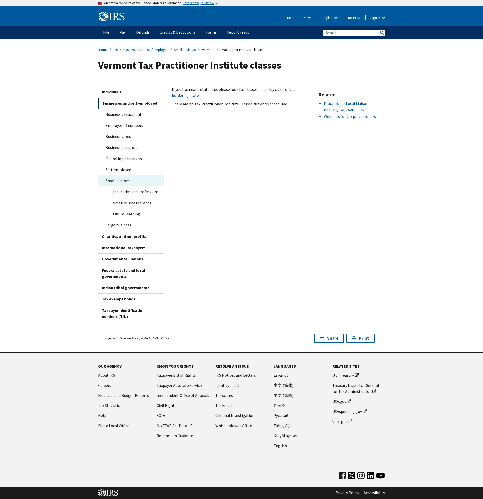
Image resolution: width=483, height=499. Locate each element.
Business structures (122, 147)
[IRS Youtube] (380, 474)
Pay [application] (122, 32)
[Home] (112, 14)
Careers (104, 385)
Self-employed (118, 169)
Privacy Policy (347, 492)
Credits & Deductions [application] (177, 32)
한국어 (280, 405)
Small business (185, 49)
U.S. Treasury (343, 375)
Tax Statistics (110, 405)
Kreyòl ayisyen (286, 435)
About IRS (106, 375)
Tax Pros (354, 17)
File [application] (106, 32)
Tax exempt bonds (118, 299)
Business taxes (118, 136)
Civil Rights (166, 405)
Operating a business (124, 158)
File (115, 49)
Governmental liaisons (122, 259)
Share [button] (332, 338)
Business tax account (124, 114)
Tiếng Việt (282, 425)
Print (364, 338)
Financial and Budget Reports (123, 395)
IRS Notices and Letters (235, 375)
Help (290, 17)
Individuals (112, 92)
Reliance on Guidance (175, 435)
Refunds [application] (143, 32)
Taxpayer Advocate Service (179, 385)
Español (281, 375)
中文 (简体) (283, 385)
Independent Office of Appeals (183, 395)
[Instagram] (361, 474)
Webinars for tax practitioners (350, 116)
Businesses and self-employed (146, 49)
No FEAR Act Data (172, 425)
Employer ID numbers (124, 125)
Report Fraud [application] (238, 32)
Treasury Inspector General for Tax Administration (355, 388)
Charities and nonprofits (124, 236)
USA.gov (339, 401)
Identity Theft (227, 385)
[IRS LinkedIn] (370, 474)
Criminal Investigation (234, 415)
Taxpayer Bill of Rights (176, 375)
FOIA (161, 415)
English (327, 17)
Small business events (132, 203)
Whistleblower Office (233, 425)
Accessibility (374, 492)
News (308, 17)
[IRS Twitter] (351, 474)
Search (381, 33)
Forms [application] (211, 32)
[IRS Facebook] (342, 474)
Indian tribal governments (125, 287)
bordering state (185, 95)
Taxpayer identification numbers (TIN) (123, 313)
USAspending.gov (347, 411)
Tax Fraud (223, 405)
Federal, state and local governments (123, 273)
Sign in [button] (375, 17)
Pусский (281, 415)
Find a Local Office (113, 425)
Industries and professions (136, 192)
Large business (118, 225)
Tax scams (224, 395)
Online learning (126, 214)
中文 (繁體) (283, 395)
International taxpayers (123, 247)
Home (103, 49)
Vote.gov (339, 421)
